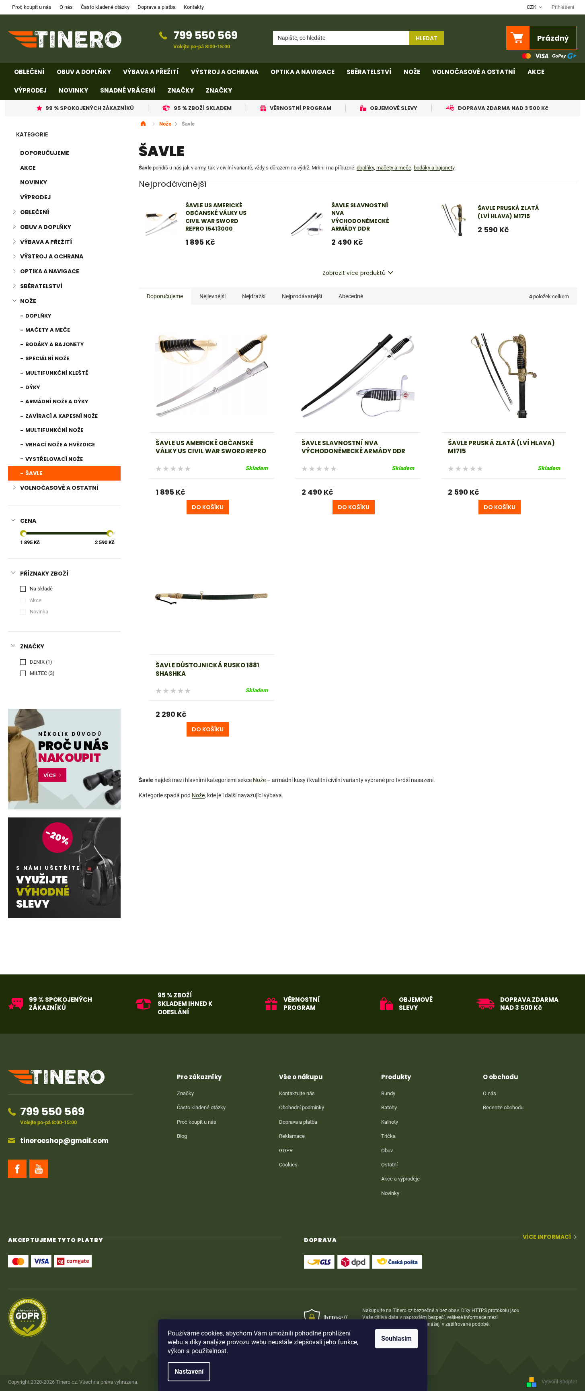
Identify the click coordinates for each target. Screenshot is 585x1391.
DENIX (40, 662)
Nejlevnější (212, 296)
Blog (182, 1136)
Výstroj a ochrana (51, 256)
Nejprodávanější (302, 296)
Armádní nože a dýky (56, 401)
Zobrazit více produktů (354, 273)
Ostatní (389, 1165)
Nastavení (188, 1371)
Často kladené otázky (105, 7)
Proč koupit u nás (31, 7)
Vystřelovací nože (53, 459)
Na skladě (41, 589)
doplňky (365, 168)
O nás (66, 7)
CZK (532, 7)
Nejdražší (253, 296)
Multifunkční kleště (56, 373)
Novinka (39, 612)
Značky (185, 1093)
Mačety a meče (47, 330)
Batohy (389, 1107)
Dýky (32, 387)
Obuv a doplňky (45, 227)
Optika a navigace (49, 271)
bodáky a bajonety (434, 168)
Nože (28, 301)
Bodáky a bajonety (54, 344)
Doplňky (37, 316)
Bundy (388, 1093)
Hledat (426, 38)
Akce (28, 168)
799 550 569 (205, 35)
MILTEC (41, 673)
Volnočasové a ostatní (59, 488)
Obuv (387, 1150)
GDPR (286, 1150)
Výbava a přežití (46, 242)
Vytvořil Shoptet (559, 1382)
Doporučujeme (44, 153)
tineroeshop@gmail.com (64, 1140)
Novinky (33, 182)
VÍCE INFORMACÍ (547, 1237)
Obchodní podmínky (301, 1107)
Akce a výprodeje (400, 1179)
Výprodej (35, 197)
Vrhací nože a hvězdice (59, 444)
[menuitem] (29, 72)
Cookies (288, 1165)
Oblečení (34, 212)
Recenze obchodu (503, 1107)
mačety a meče (393, 168)
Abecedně (351, 296)
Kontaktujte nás (297, 1093)
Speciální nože (46, 358)
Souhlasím (396, 1338)
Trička (388, 1136)
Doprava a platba (157, 7)
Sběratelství (41, 286)
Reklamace (292, 1136)
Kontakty (194, 7)
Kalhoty (389, 1122)
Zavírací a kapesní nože (61, 416)
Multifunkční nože (53, 430)
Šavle (33, 473)
